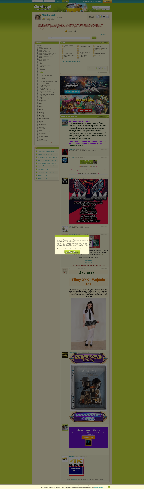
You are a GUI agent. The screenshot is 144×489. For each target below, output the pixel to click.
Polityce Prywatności (98, 487)
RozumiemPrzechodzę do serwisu (72, 252)
